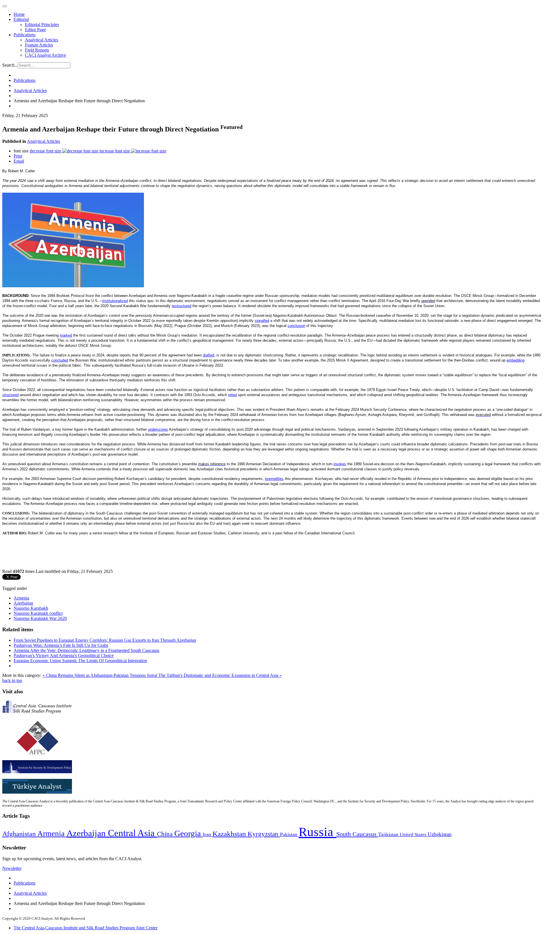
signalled (262, 320)
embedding (515, 360)
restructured (181, 306)
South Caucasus (357, 834)
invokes (339, 464)
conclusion (296, 326)
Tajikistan (389, 834)
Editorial (21, 19)
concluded (59, 360)
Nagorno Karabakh (31, 608)
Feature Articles (39, 44)
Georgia (188, 833)
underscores (158, 429)
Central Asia (132, 833)
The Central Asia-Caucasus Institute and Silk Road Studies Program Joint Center (86, 927)
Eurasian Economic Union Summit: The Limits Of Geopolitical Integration (80, 660)
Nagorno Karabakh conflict (38, 613)
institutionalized (115, 301)
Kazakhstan (230, 834)
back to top (12, 680)
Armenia (21, 598)
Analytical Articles (41, 39)
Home (19, 14)
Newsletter (12, 868)
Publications (24, 34)
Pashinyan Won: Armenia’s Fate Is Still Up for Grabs (61, 645)
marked (66, 335)
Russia (317, 832)
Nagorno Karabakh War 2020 (40, 618)
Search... (10, 65)
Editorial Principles (42, 24)
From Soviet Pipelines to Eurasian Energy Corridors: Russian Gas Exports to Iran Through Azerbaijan (105, 640)
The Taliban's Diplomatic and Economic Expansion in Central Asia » (220, 675)
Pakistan (289, 834)
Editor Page (35, 29)
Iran (207, 834)
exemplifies (274, 479)
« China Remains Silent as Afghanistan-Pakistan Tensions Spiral (100, 675)
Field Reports (37, 50)
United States (414, 834)
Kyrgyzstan (264, 834)
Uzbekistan (440, 834)
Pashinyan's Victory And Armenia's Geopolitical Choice (64, 655)
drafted (208, 355)
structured (10, 395)
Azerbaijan (23, 603)
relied (232, 395)
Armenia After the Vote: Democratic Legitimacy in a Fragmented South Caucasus (86, 650)
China (165, 834)
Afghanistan (19, 834)
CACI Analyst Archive (45, 55)
